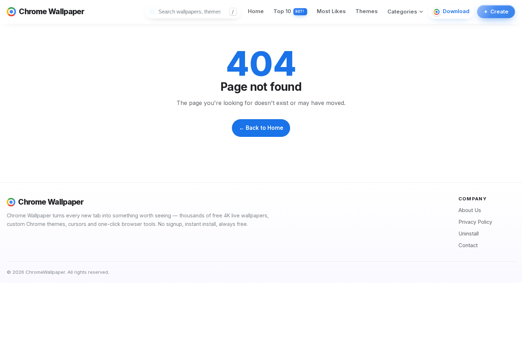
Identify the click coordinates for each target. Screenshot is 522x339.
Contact (468, 245)
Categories (402, 12)
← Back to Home (261, 127)
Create (496, 11)
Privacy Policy (475, 222)
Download (456, 11)
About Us (469, 210)
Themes (366, 11)
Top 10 (289, 11)
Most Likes (331, 11)
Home (256, 11)
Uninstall (468, 233)
